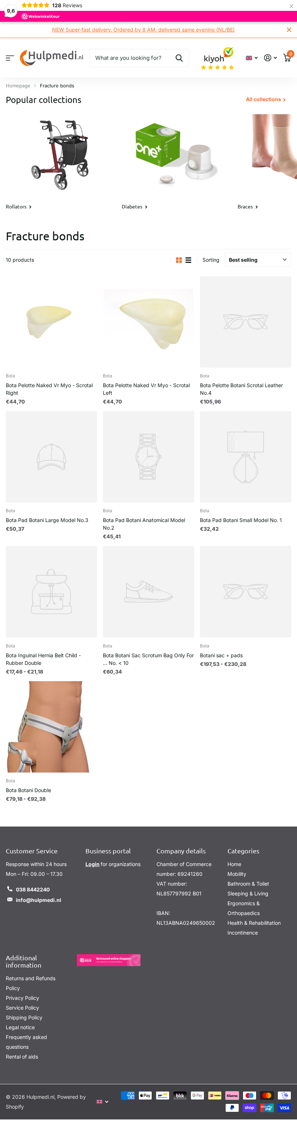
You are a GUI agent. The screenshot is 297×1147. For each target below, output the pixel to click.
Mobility (236, 874)
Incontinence (242, 932)
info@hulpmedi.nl (38, 900)
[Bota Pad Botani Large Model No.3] (51, 456)
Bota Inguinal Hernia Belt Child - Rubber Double (43, 659)
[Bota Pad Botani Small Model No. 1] (245, 456)
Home (234, 864)
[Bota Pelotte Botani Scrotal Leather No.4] (245, 322)
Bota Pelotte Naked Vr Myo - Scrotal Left (146, 389)
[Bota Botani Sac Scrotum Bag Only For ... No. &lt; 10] (148, 591)
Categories (243, 850)
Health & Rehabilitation (254, 923)
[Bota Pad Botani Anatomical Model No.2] (148, 456)
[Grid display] (179, 260)
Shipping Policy (24, 1017)
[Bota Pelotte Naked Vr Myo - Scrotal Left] (148, 322)
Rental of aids (22, 1056)
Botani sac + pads (221, 655)
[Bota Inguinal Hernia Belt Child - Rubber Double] (51, 591)
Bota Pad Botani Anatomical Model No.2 (144, 524)
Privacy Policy (22, 998)
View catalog (10, 58)
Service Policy (22, 1008)
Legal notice (20, 1027)
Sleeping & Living (247, 893)
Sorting (210, 260)
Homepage (18, 85)
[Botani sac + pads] (245, 591)
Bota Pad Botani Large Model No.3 (47, 520)
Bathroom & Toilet (248, 884)
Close (289, 30)
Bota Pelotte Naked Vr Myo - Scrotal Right (49, 389)
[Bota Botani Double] (51, 727)
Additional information (23, 961)
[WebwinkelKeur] (109, 960)
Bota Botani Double (28, 790)
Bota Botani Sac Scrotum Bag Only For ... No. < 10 (148, 659)
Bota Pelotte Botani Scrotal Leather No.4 (241, 389)
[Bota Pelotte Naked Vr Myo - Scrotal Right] (51, 322)
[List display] (188, 260)
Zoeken (179, 58)
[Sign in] (270, 58)
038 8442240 (33, 889)
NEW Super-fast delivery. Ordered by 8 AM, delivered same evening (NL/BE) (143, 29)
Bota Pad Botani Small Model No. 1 (241, 520)
